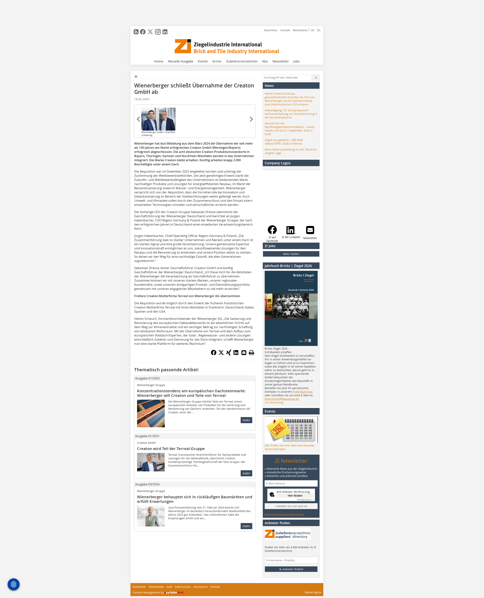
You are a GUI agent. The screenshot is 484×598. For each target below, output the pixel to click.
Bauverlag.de (313, 592)
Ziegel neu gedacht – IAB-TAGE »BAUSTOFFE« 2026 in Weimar (284, 141)
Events (203, 61)
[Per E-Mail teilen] (244, 352)
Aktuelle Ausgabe (180, 61)
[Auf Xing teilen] (229, 354)
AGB (169, 587)
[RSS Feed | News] (136, 32)
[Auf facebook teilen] (213, 354)
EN (318, 30)
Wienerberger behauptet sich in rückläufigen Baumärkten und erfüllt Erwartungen (194, 499)
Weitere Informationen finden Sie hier (284, 514)
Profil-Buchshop (303, 391)
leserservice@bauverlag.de (282, 399)
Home (158, 61)
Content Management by (148, 592)
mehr (246, 420)
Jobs (296, 61)
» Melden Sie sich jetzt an (291, 506)
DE (312, 30)
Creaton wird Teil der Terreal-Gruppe (171, 448)
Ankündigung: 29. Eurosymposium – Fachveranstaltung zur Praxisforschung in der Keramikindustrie (291, 113)
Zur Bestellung (274, 402)
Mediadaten (300, 30)
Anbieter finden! (292, 569)
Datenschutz (183, 587)
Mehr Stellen (291, 254)
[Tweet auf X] (221, 354)
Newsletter (271, 30)
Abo (265, 61)
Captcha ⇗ (305, 499)
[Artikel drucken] (251, 352)
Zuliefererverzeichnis (242, 61)
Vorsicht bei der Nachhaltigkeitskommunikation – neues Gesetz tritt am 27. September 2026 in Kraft (290, 128)
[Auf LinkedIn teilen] (236, 354)
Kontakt (285, 30)
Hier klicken (295, 495)
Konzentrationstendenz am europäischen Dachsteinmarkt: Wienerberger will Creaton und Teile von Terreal (191, 393)
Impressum (200, 587)
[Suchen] (316, 77)
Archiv (217, 61)
